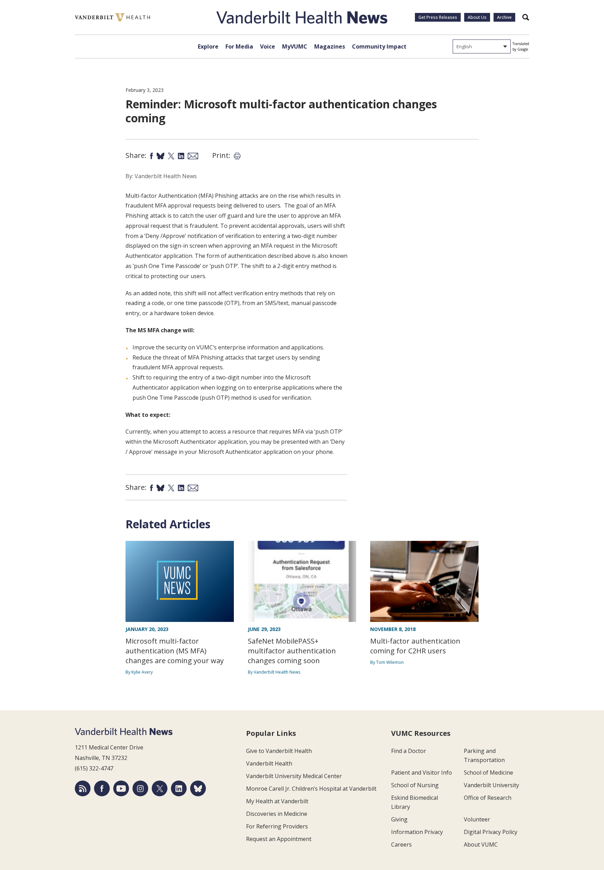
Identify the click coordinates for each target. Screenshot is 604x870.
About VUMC (481, 844)
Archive (504, 17)
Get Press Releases (437, 17)
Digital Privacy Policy (490, 832)
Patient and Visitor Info (421, 772)
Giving (399, 819)
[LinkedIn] (179, 788)
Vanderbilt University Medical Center (294, 776)
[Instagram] (140, 788)
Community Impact (379, 46)
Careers (401, 844)
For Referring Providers (277, 826)
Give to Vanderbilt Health (279, 751)
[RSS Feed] (83, 788)
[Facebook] (102, 788)
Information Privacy (417, 832)
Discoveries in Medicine (276, 814)
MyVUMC (294, 46)
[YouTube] (121, 788)
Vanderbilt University (491, 785)
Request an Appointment (278, 839)
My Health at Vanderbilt (277, 801)
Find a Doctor (408, 751)
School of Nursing (415, 785)
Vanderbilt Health (269, 763)
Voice (267, 46)
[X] (159, 788)
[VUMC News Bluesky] (198, 788)
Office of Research (487, 798)
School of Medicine (488, 772)
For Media (239, 46)
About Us (477, 17)
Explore (208, 46)
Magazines (329, 46)
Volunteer (477, 819)
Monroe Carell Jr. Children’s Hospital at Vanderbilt (311, 788)
